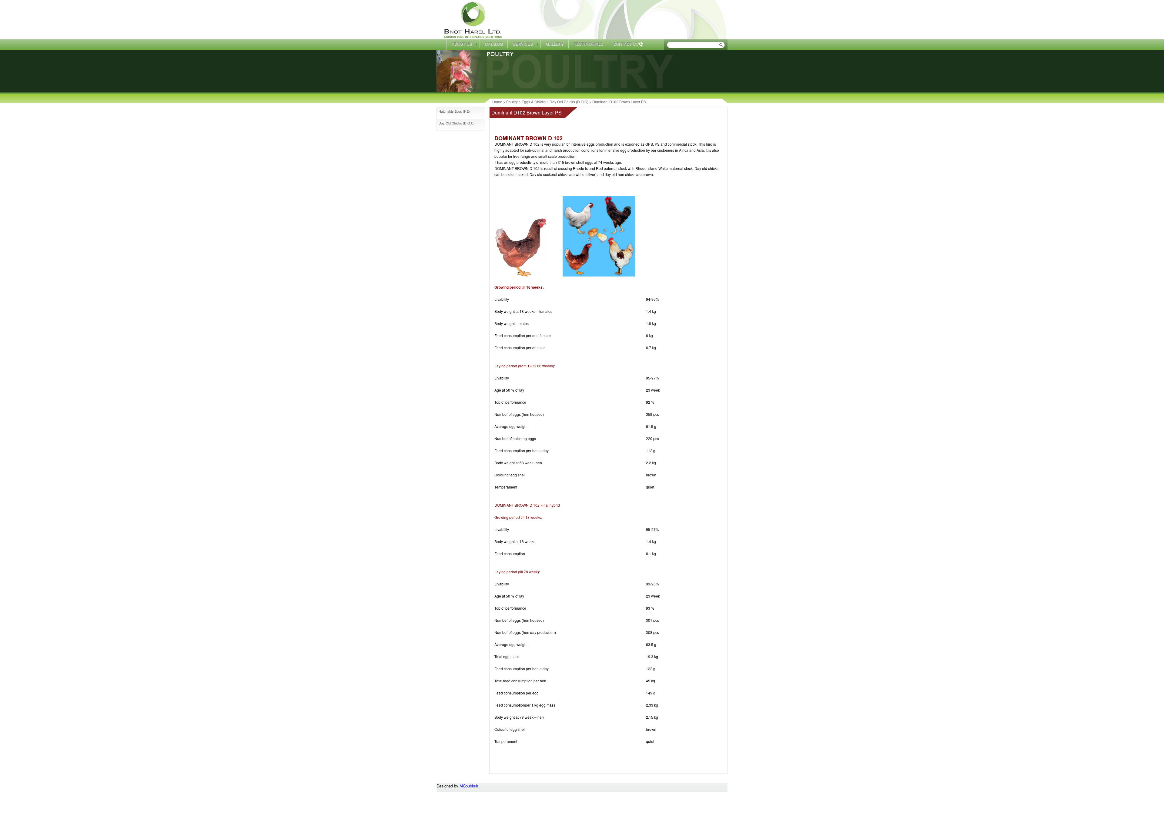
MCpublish (469, 786)
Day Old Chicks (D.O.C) (457, 123)
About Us (461, 44)
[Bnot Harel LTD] (473, 38)
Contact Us (625, 44)
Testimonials (588, 44)
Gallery (555, 44)
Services (523, 44)
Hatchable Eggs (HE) (454, 111)
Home (441, 45)
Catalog (494, 44)
